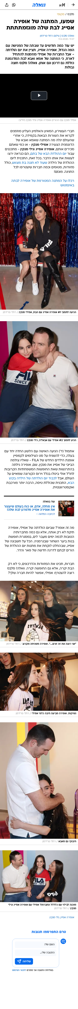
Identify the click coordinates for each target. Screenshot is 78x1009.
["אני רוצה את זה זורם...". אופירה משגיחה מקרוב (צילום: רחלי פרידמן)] (39, 614)
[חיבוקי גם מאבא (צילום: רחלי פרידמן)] (39, 783)
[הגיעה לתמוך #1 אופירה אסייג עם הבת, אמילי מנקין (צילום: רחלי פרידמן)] (39, 254)
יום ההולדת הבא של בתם (48, 154)
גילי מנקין (54, 917)
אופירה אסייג (67, 917)
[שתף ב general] (7, 5)
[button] (62, 4)
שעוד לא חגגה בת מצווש (29, 163)
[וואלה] (39, 5)
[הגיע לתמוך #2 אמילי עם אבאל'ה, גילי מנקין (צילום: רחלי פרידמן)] (39, 382)
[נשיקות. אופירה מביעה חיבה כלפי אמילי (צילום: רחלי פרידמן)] (39, 685)
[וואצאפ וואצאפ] (14, 5)
